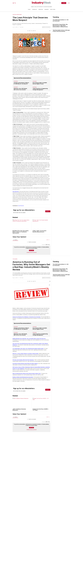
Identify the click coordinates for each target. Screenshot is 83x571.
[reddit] (33, 30)
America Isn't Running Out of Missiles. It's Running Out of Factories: (27, 318)
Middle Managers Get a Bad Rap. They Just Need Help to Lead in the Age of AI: (29, 340)
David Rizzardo (21, 205)
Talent (29, 9)
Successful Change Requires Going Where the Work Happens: (25, 367)
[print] (49, 30)
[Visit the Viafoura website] (48, 244)
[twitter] (31, 30)
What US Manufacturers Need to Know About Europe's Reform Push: (27, 379)
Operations (40, 9)
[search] (15, 3)
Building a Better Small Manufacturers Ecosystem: (23, 382)
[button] (13, 3)
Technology (34, 9)
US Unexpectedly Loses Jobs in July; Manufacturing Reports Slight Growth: (28, 350)
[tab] (15, 240)
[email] (34, 30)
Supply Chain (52, 9)
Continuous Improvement (17, 14)
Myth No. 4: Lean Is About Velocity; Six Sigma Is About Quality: (26, 357)
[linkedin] (29, 30)
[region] (31, 242)
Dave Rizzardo (16, 191)
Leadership (46, 9)
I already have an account (31, 252)
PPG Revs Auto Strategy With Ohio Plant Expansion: (23, 363)
